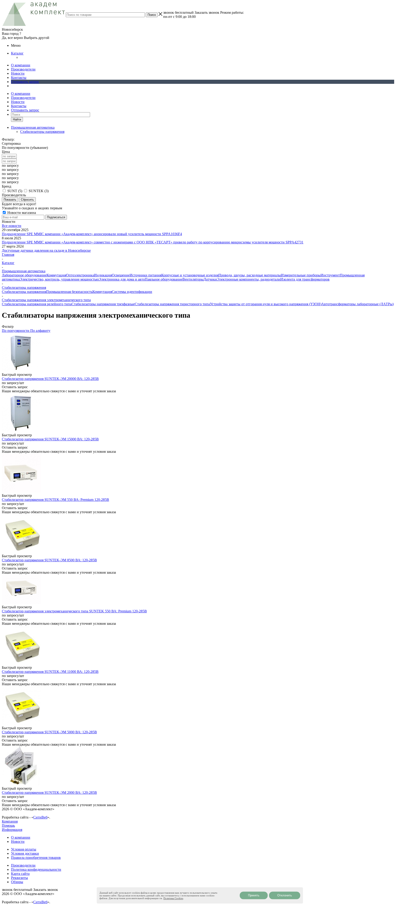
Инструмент (330, 275)
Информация (12, 830)
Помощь (8, 825)
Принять (253, 895)
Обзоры (17, 882)
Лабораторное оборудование (24, 275)
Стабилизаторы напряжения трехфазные (103, 304)
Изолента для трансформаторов (305, 279)
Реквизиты (19, 878)
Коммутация (56, 275)
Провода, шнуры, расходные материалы (249, 275)
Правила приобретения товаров (36, 858)
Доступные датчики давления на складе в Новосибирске (46, 250)
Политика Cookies (173, 898)
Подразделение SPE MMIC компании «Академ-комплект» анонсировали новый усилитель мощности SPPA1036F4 (92, 234)
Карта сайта (20, 874)
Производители (23, 69)
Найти (17, 119)
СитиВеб (40, 817)
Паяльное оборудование (163, 279)
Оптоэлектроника (80, 275)
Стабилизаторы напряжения (42, 132)
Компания (10, 821)
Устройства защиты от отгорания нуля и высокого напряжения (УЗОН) (265, 304)
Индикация (103, 275)
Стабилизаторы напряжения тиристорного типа (172, 304)
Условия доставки (25, 853)
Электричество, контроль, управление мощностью (59, 279)
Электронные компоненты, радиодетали (248, 279)
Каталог (17, 53)
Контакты (18, 77)
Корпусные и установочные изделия (189, 275)
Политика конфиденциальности (36, 869)
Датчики (210, 279)
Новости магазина (21, 213)
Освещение (121, 275)
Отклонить (284, 895)
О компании (20, 65)
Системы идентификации (132, 292)
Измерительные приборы (301, 275)
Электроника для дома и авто (122, 279)
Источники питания (145, 275)
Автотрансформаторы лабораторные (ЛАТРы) (357, 304)
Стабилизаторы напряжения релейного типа (37, 304)
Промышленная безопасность (69, 292)
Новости (18, 73)
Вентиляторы (193, 279)
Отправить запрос (25, 82)
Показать (10, 199)
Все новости (11, 226)
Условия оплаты (23, 849)
